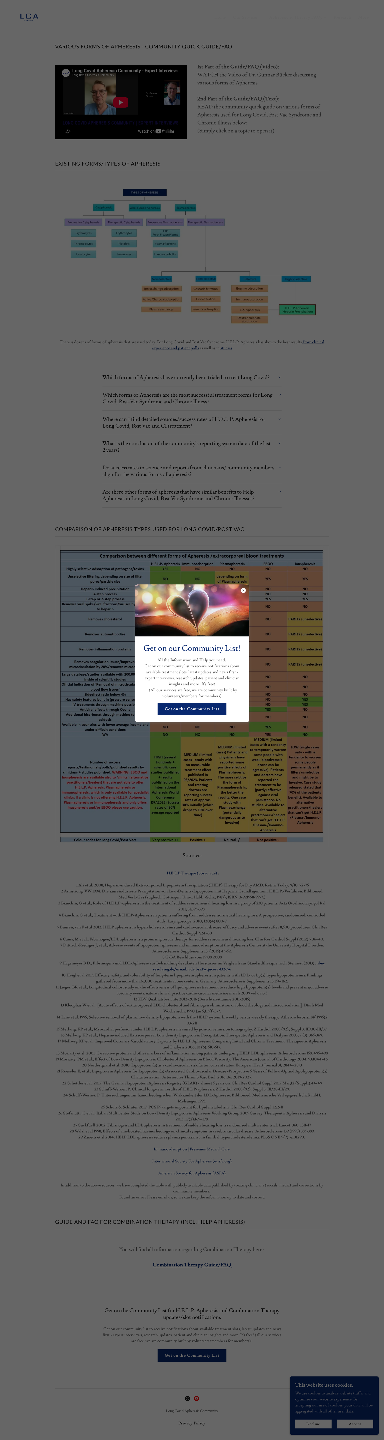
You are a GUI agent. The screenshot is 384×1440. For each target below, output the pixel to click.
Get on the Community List (192, 709)
